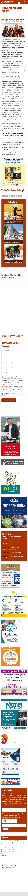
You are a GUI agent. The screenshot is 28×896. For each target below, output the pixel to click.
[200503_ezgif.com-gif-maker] (10, 621)
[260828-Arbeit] (13, 225)
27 (13, 853)
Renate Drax (6, 335)
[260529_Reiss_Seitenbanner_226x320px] (10, 748)
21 (16, 851)
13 (13, 849)
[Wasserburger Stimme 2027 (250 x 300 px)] (10, 565)
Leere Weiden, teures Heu (17, 552)
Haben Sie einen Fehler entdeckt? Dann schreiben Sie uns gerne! (11, 276)
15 (20, 849)
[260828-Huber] (13, 245)
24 (1, 853)
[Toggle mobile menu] (19, 2)
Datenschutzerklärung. (7, 386)
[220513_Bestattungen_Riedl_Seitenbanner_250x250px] (14, 670)
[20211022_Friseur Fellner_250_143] (10, 734)
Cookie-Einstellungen (8, 868)
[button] (3, 196)
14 (16, 849)
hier (8, 805)
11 (5, 849)
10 (1, 849)
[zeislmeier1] (10, 779)
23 (24, 851)
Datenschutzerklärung (17, 813)
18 (5, 851)
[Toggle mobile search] (25, 2)
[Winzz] (10, 469)
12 (9, 849)
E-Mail (4, 807)
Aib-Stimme (4, 336)
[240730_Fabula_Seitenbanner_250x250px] (10, 647)
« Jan (2, 855)
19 (9, 851)
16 (24, 849)
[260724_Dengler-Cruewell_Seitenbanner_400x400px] (14, 592)
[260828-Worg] (13, 205)
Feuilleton (9, 336)
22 (20, 851)
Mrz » (6, 855)
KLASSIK (17, 336)
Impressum (18, 866)
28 (16, 853)
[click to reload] (9, 821)
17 (1, 851)
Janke (4, 536)
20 (13, 851)
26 (9, 853)
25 (5, 853)
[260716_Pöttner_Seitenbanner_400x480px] (14, 699)
